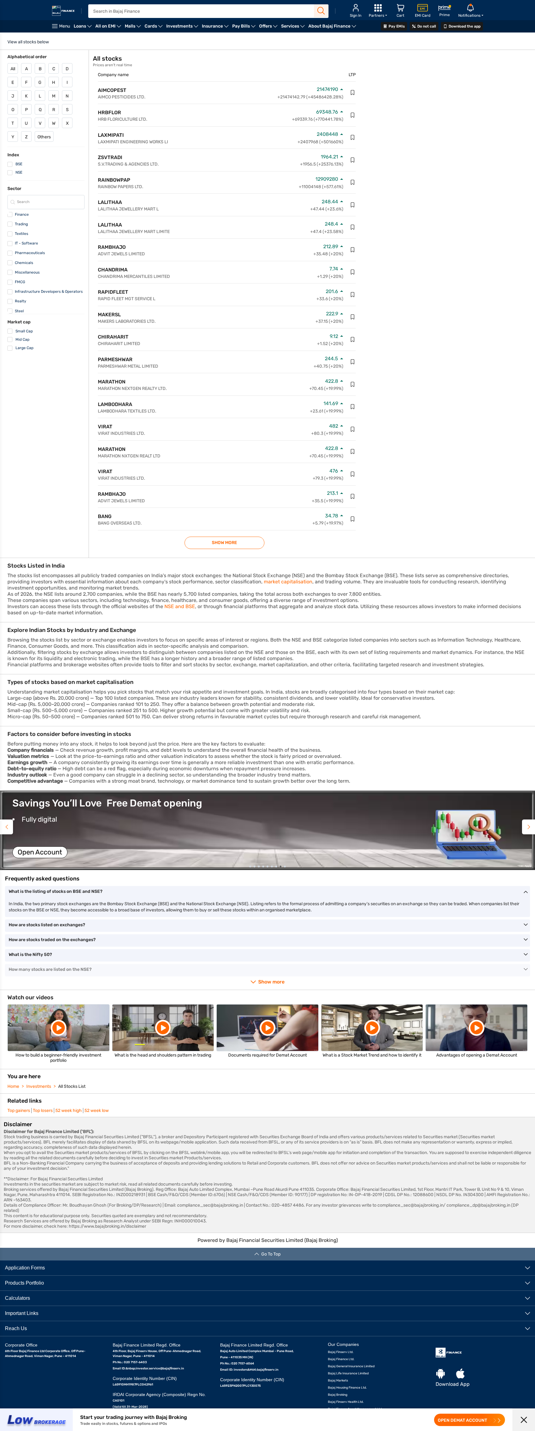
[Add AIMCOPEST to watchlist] (353, 92)
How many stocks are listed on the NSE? (50, 969)
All (13, 68)
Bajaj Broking (337, 1395)
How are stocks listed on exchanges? (47, 924)
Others (44, 137)
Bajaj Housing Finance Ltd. (347, 1388)
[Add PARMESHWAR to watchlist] (353, 362)
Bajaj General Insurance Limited (351, 1366)
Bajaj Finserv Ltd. (341, 1352)
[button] (267, 830)
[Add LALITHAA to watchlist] (353, 205)
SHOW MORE (224, 542)
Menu (64, 26)
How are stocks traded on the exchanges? (52, 939)
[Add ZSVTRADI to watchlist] (353, 160)
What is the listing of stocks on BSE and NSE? (55, 891)
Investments (38, 1086)
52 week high (68, 1110)
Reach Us (16, 1328)
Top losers (43, 1110)
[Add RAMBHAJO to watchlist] (353, 250)
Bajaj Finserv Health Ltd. (346, 1402)
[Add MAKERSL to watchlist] (353, 317)
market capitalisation (288, 582)
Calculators (17, 1298)
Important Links (21, 1313)
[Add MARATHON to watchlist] (353, 384)
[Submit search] (321, 10)
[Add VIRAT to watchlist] (353, 429)
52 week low (97, 1110)
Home (13, 1086)
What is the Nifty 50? (30, 954)
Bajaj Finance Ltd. (341, 1359)
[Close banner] (523, 1419)
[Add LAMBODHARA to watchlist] (353, 407)
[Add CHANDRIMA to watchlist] (353, 272)
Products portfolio (24, 1283)
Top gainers (18, 1110)
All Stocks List (71, 1086)
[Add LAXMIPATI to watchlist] (353, 137)
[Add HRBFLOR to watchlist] (353, 115)
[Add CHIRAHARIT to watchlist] (353, 339)
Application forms (25, 1267)
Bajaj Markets (338, 1380)
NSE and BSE (179, 606)
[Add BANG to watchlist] (353, 519)
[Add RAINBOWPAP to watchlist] (353, 182)
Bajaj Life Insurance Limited (348, 1373)
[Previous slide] (6, 826)
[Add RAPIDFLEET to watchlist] (353, 295)
